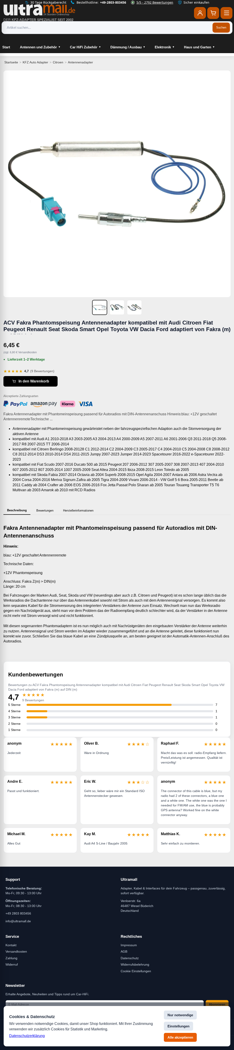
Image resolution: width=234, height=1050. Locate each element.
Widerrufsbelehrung (135, 964)
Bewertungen (44, 510)
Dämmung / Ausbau (126, 47)
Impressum (129, 945)
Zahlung (11, 958)
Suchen (221, 27)
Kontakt (10, 945)
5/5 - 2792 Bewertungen (154, 2)
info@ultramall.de (18, 921)
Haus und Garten (197, 47)
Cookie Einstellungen (136, 971)
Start (6, 47)
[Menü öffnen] (226, 13)
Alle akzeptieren (180, 1037)
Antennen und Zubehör (38, 47)
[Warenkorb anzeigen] (213, 13)
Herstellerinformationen (78, 510)
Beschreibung (17, 510)
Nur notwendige (180, 1015)
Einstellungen (178, 1026)
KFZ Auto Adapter (35, 62)
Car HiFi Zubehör (83, 47)
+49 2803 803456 (18, 913)
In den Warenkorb (34, 381)
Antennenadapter (80, 62)
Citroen (58, 62)
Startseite (11, 62)
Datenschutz (130, 958)
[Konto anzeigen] (200, 13)
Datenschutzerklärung (27, 1036)
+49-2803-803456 (113, 2)
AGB (124, 951)
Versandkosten (16, 951)
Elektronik (163, 47)
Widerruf (11, 964)
